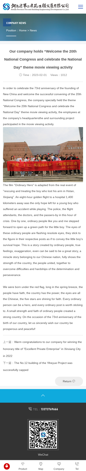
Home (23, 30)
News (33, 30)
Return (67, 381)
